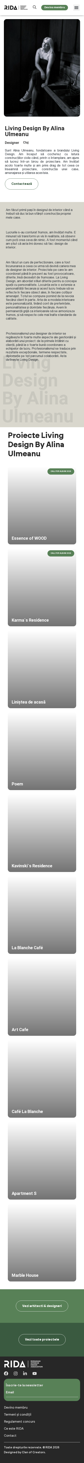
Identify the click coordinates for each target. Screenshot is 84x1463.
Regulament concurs (19, 1421)
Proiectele (45, 269)
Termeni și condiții (17, 1414)
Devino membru (16, 1407)
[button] (76, 7)
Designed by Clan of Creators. (25, 1452)
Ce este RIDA (14, 1428)
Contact (10, 1435)
